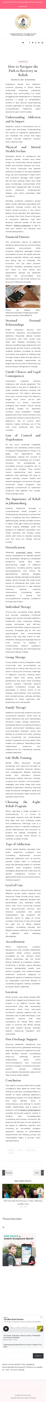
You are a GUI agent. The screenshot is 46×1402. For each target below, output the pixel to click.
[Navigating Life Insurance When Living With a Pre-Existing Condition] (39, 1173)
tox (31, 552)
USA (7, 1370)
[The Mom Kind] (23, 22)
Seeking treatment (22, 225)
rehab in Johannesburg (30, 1110)
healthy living (30, 1150)
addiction (11, 1150)
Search (38, 1356)
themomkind (31, 80)
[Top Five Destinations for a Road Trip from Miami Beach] (7, 1173)
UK (11, 1370)
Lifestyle (11, 1153)
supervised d (22, 552)
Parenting (23, 61)
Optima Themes (30, 1398)
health (20, 1150)
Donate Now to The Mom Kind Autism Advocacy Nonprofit (23, 4)
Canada (21, 1370)
